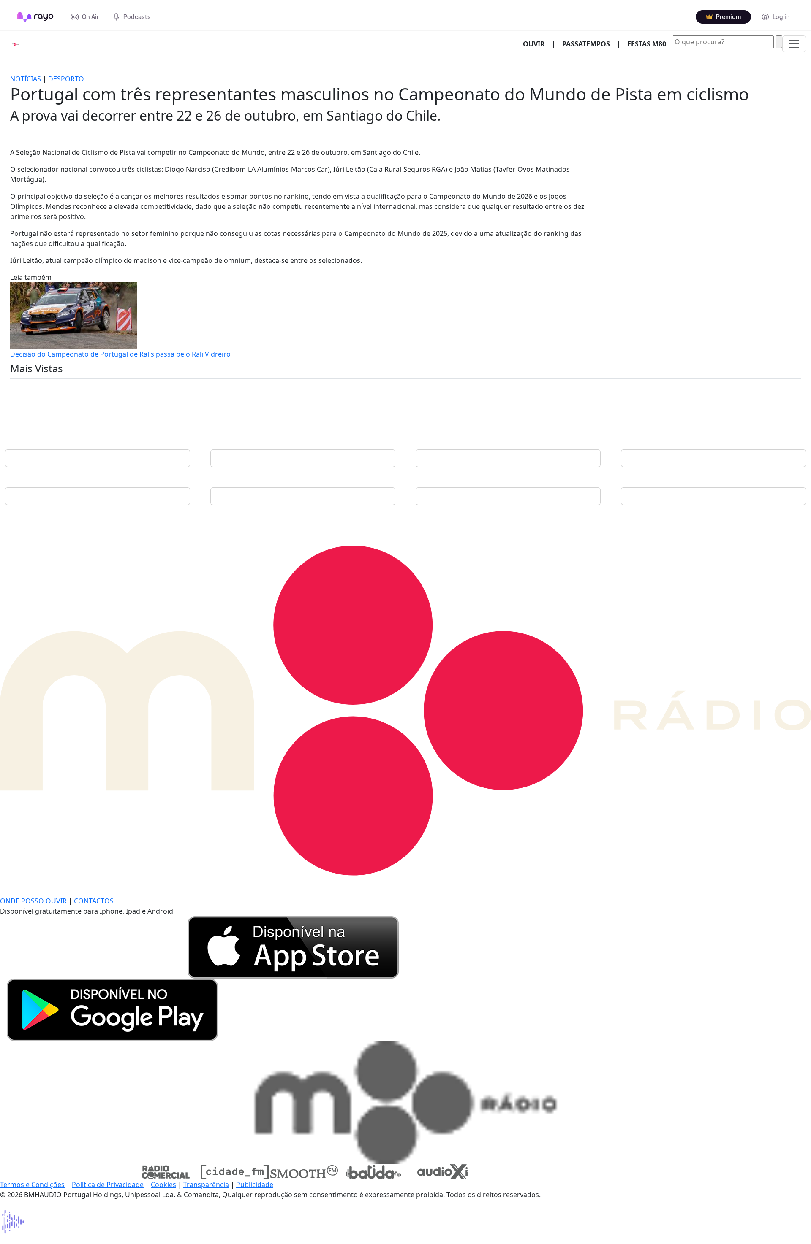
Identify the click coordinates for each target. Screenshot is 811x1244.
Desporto (66, 79)
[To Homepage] (35, 17)
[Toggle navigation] (794, 43)
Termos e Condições (32, 1184)
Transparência (206, 1184)
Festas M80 (646, 44)
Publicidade (254, 1184)
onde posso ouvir (33, 901)
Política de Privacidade (108, 1184)
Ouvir (537, 44)
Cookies (163, 1184)
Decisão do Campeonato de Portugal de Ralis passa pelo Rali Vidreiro (120, 354)
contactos (94, 901)
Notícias (25, 79)
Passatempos (586, 44)
